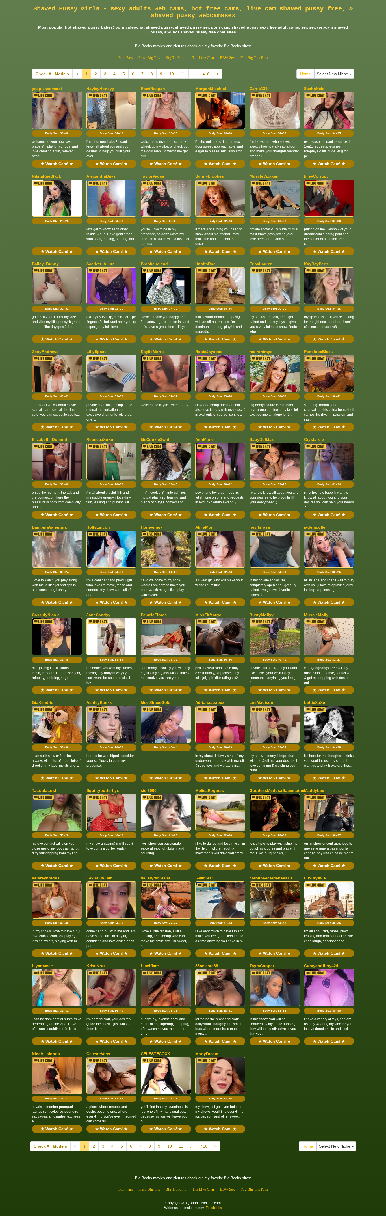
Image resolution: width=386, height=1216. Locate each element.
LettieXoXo (314, 702)
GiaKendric (42, 702)
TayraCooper (262, 965)
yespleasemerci (47, 88)
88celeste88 (206, 965)
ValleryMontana (155, 878)
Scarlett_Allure (100, 264)
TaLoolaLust (44, 790)
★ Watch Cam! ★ (57, 163)
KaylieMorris (153, 351)
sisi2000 (149, 790)
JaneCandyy (98, 615)
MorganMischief (210, 88)
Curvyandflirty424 (321, 965)
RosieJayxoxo (209, 351)
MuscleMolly (316, 615)
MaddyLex (314, 790)
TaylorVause (152, 176)
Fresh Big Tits (149, 57)
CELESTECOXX (155, 1053)
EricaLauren (261, 264)
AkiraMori (204, 527)
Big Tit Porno (176, 57)
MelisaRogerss (209, 790)
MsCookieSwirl (155, 439)
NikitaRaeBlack (46, 176)
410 (206, 74)
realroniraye (261, 351)
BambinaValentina (49, 527)
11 (183, 74)
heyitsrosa (260, 527)
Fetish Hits (214, 1208)
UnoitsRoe (205, 264)
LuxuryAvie (315, 878)
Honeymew (151, 527)
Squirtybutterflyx (102, 790)
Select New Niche (333, 74)
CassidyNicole (46, 615)
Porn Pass (125, 57)
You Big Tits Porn (254, 57)
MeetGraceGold (156, 702)
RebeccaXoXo (99, 439)
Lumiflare (150, 965)
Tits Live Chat (203, 57)
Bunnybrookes (209, 176)
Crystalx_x (314, 439)
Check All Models (52, 74)
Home (305, 74)
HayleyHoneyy (100, 88)
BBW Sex (227, 57)
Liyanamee (42, 965)
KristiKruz (95, 965)
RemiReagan (153, 88)
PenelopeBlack (318, 351)
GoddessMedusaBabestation (278, 790)
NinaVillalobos (46, 1053)
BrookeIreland (154, 264)
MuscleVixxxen (264, 176)
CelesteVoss (98, 1053)
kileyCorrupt (316, 176)
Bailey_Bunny (45, 264)
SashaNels (314, 88)
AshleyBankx (99, 702)
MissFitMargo (208, 615)
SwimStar (204, 878)
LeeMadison (261, 702)
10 (171, 74)
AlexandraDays (101, 176)
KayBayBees (316, 264)
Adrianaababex (209, 702)
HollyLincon (98, 527)
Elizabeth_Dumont (49, 439)
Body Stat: (57, 133)
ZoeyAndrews (45, 351)
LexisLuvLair (99, 878)
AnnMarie (204, 439)
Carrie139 (259, 88)
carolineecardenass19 (271, 878)
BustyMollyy (262, 615)
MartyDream (206, 1053)
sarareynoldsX (46, 878)
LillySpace (96, 351)
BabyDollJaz (262, 439)
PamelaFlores (154, 615)
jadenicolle (314, 527)
